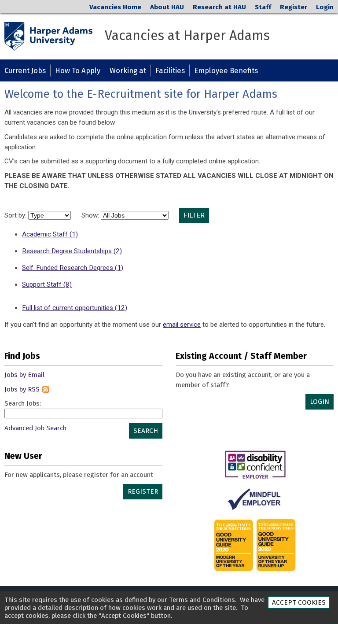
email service (182, 325)
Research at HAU (219, 7)
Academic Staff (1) (50, 234)
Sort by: (16, 215)
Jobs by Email (24, 375)
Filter (194, 215)
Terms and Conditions (202, 600)
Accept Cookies (299, 602)
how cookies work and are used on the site (172, 608)
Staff (263, 7)
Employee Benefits (226, 70)
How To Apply (77, 70)
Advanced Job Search (35, 428)
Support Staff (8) (47, 284)
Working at (128, 70)
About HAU (167, 7)
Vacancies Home (115, 7)
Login (325, 7)
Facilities (170, 70)
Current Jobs (25, 70)
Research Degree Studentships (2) (72, 251)
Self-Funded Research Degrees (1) (72, 268)
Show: (91, 215)
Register (293, 7)
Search (145, 431)
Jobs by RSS (22, 389)
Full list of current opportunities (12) (74, 308)
